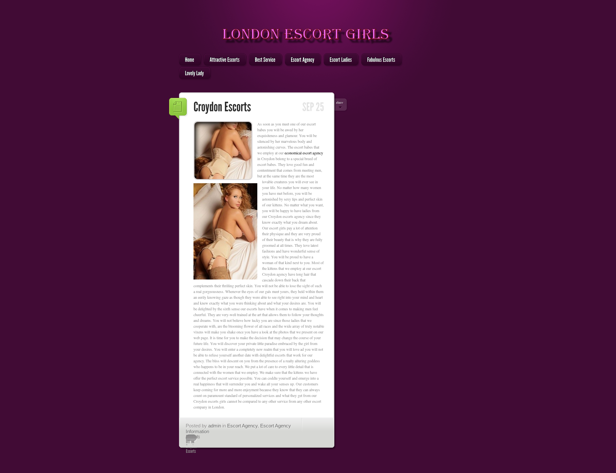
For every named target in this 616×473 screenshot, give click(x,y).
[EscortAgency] (301, 60)
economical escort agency (304, 152)
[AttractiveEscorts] (223, 60)
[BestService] (263, 60)
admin (214, 425)
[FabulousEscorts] (379, 60)
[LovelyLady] (193, 73)
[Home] (188, 60)
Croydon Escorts (178, 109)
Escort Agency (242, 425)
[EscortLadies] (339, 60)
